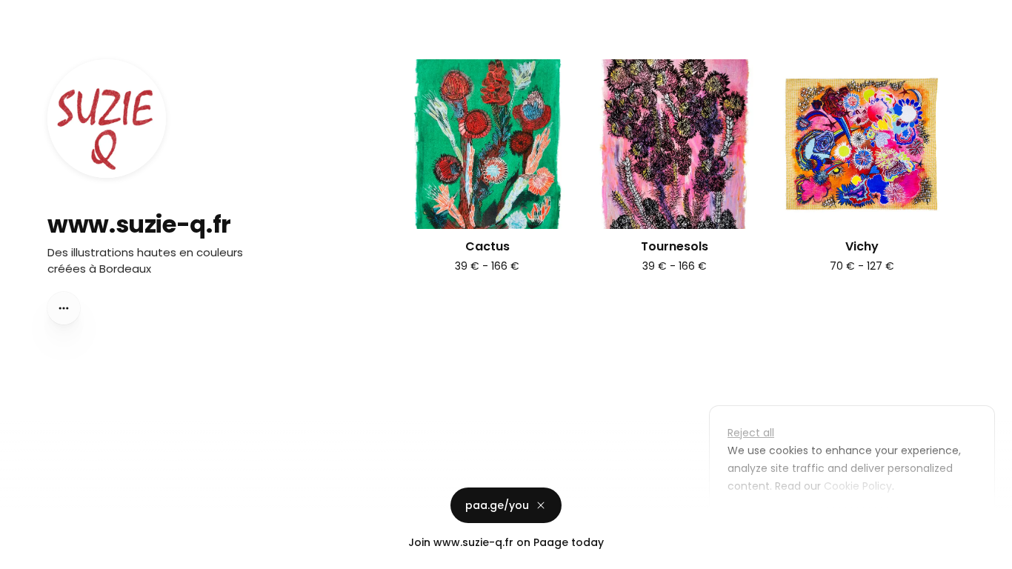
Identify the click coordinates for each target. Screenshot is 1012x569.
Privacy (24, 554)
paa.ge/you (497, 505)
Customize (766, 520)
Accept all (856, 520)
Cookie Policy (858, 486)
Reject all (751, 432)
